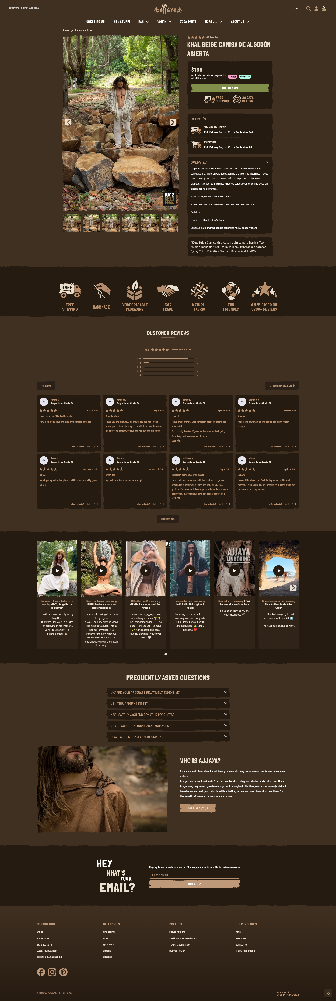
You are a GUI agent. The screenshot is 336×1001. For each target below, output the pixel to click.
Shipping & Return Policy (183, 938)
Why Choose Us (44, 944)
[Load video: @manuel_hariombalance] (57, 571)
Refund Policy (177, 950)
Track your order (245, 950)
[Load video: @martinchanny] (101, 571)
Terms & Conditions (180, 944)
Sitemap (68, 993)
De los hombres (83, 30)
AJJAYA (52, 993)
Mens (105, 938)
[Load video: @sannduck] (234, 571)
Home (66, 30)
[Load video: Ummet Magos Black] (190, 571)
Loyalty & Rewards (47, 950)
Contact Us (242, 944)
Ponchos (107, 957)
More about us (198, 808)
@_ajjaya (149, 614)
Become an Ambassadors (50, 957)
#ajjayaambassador (141, 622)
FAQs (238, 932)
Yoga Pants (109, 944)
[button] (309, 9)
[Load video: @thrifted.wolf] (145, 571)
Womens (107, 950)
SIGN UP (194, 884)
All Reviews (43, 938)
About (40, 932)
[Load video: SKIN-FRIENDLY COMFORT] (278, 571)
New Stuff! (109, 932)
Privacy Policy (177, 932)
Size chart (241, 938)
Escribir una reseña (284, 387)
